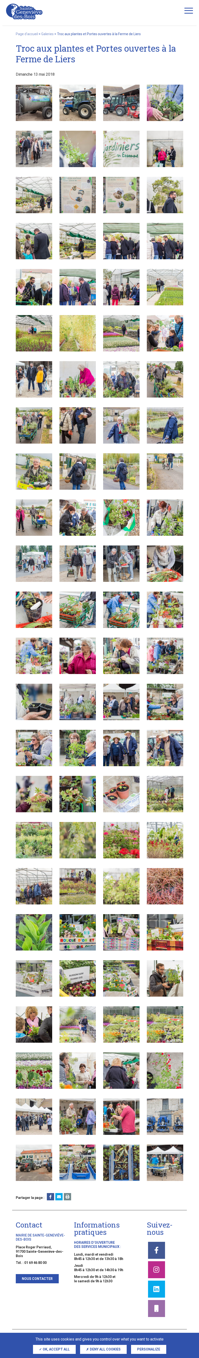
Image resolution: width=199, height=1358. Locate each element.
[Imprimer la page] (67, 1196)
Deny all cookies (105, 1349)
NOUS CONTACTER (37, 1279)
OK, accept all (56, 1349)
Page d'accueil (27, 34)
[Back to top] (187, 1331)
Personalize (148, 1349)
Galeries (47, 34)
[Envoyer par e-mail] (59, 1196)
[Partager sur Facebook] (50, 1196)
